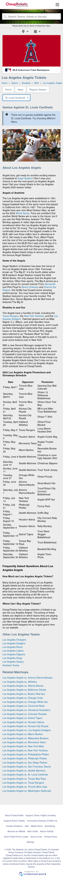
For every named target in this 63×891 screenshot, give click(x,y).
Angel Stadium (25, 178)
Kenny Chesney (30, 287)
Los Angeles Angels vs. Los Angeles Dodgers (27, 730)
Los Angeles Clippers (14, 654)
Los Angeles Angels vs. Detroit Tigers (22, 718)
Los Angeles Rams (13, 646)
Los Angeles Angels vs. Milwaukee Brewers (26, 738)
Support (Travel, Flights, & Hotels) (41, 815)
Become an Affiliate (16, 831)
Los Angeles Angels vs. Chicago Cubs (23, 697)
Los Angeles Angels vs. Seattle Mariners (24, 770)
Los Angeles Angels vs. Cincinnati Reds (24, 705)
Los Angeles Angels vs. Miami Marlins (23, 734)
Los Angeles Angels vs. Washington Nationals (27, 790)
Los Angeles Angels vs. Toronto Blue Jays (25, 786)
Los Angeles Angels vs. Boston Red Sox (24, 693)
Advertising (50, 825)
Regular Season (38, 89)
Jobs (27, 825)
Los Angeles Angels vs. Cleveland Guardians (26, 710)
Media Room (37, 825)
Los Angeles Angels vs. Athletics (20, 681)
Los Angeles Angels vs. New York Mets (23, 746)
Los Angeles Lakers (13, 650)
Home (8, 89)
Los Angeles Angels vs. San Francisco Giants (27, 766)
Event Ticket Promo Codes (16, 836)
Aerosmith (50, 284)
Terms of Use (36, 836)
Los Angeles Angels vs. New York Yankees (25, 750)
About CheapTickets (14, 815)
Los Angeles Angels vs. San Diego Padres (25, 762)
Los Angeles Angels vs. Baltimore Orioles (24, 689)
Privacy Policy (50, 836)
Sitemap (30, 841)
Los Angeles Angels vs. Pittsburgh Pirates (25, 758)
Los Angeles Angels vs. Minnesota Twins (24, 742)
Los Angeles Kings (12, 657)
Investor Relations (14, 825)
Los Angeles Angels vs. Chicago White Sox (25, 701)
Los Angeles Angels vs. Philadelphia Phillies (26, 754)
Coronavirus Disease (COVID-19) (42, 820)
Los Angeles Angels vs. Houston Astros (23, 722)
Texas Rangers (11, 316)
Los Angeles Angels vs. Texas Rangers (23, 782)
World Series (22, 213)
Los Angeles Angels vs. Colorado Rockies (25, 714)
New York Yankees (34, 316)
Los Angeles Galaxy (13, 661)
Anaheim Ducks (11, 665)
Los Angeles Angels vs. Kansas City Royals (25, 726)
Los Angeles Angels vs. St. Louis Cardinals (25, 774)
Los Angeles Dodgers (14, 643)
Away (20, 89)
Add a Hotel (32, 831)
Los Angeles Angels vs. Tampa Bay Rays (24, 778)
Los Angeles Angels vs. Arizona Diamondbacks (27, 677)
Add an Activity (46, 831)
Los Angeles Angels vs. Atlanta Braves (23, 685)
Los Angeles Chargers (14, 639)
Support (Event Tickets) (14, 820)
